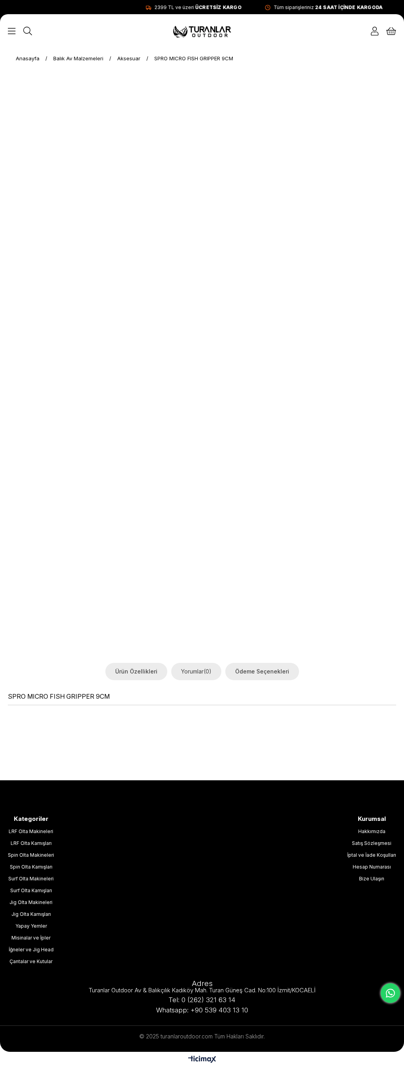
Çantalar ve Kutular (30, 961)
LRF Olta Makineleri (31, 831)
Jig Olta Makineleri (30, 902)
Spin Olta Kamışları (31, 867)
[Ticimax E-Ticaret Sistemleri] (202, 1060)
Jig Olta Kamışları (31, 914)
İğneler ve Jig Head (31, 950)
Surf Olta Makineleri (31, 879)
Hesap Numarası (372, 867)
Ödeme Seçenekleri (262, 671)
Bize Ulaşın (371, 879)
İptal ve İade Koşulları (371, 855)
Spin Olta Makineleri (31, 855)
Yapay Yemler (31, 926)
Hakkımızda (371, 831)
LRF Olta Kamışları (31, 843)
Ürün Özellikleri (136, 671)
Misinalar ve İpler (30, 938)
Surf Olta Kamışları (31, 890)
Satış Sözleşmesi (371, 843)
